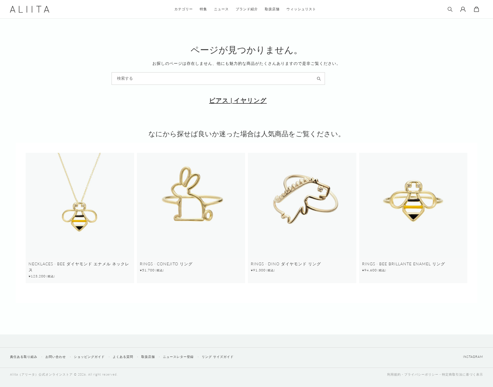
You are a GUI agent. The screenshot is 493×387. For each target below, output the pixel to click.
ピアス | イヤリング (238, 100)
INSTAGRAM (473, 356)
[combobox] (218, 78)
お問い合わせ (55, 356)
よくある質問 (123, 356)
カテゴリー (183, 9)
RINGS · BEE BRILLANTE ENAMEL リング (403, 263)
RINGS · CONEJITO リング (166, 263)
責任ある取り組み (23, 356)
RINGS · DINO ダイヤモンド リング (286, 263)
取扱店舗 (148, 356)
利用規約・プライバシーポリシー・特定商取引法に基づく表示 (435, 374)
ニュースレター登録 (178, 356)
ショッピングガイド (89, 356)
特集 (203, 9)
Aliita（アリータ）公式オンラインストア (41, 374)
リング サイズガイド (218, 356)
